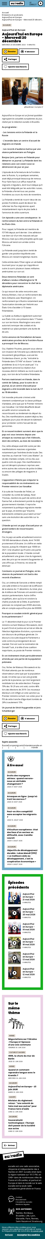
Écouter (12, 51)
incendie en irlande (36, 746)
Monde (11, 1036)
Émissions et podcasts (12, 15)
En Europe (7, 25)
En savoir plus (37, 1231)
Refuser (9, 1235)
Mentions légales (23, 1204)
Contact (19, 1197)
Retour (11, 1145)
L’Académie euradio (24, 1202)
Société (12, 1097)
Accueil (5, 12)
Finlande (27, 745)
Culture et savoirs (17, 1052)
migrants (19, 745)
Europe (11, 745)
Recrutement (21, 1199)
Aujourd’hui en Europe (12, 17)
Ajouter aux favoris (17, 67)
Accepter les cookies (28, 1235)
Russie (5, 745)
